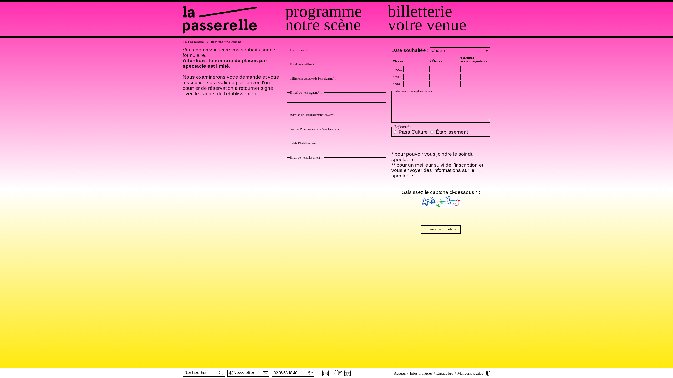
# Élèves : (436, 61)
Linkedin (347, 373)
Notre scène (323, 25)
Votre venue (427, 25)
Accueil (400, 373)
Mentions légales (470, 373)
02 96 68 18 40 (285, 373)
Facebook (333, 373)
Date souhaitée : (410, 50)
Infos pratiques (421, 373)
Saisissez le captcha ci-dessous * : (441, 192)
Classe (398, 61)
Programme (323, 11)
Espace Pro (444, 373)
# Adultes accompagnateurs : (475, 60)
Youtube (325, 373)
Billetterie (420, 11)
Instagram (340, 373)
